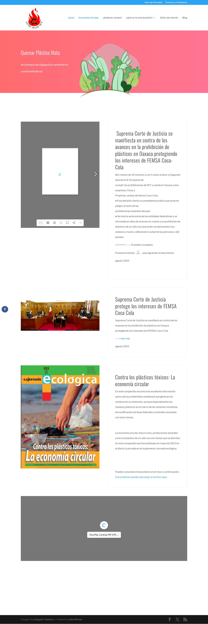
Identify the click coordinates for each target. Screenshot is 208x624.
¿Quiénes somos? (112, 18)
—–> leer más (122, 338)
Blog (184, 18)
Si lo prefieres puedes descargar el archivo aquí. (141, 476)
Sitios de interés (169, 18)
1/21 (85, 501)
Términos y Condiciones (176, 2)
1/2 (40, 223)
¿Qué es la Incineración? (139, 18)
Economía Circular (88, 18)
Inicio (71, 18)
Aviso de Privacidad (153, 2)
